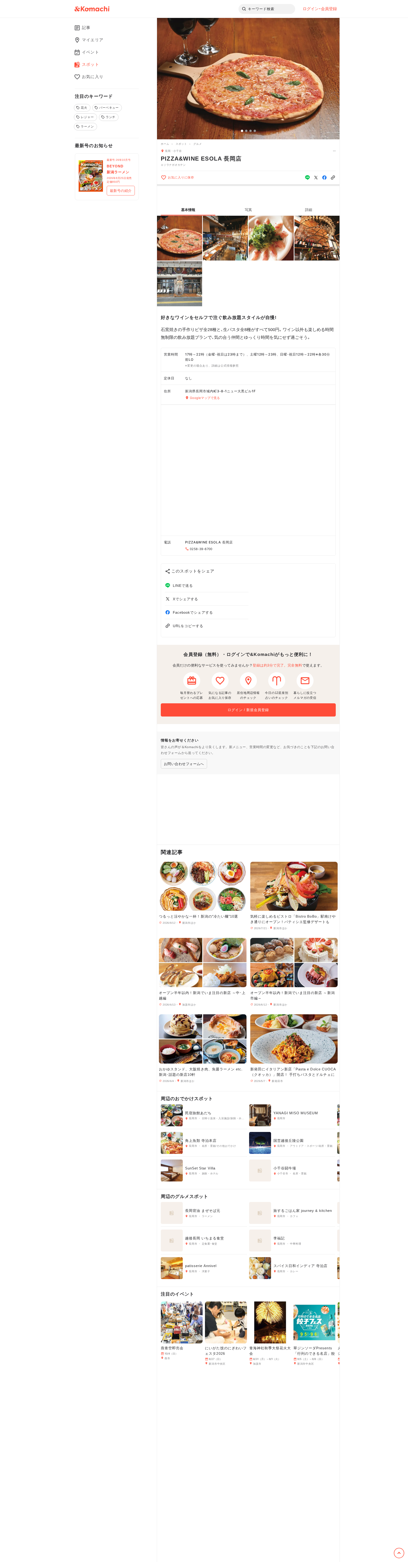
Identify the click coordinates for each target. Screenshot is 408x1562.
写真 (248, 209)
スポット (181, 143)
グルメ (197, 143)
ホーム (165, 143)
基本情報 (188, 209)
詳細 (308, 209)
